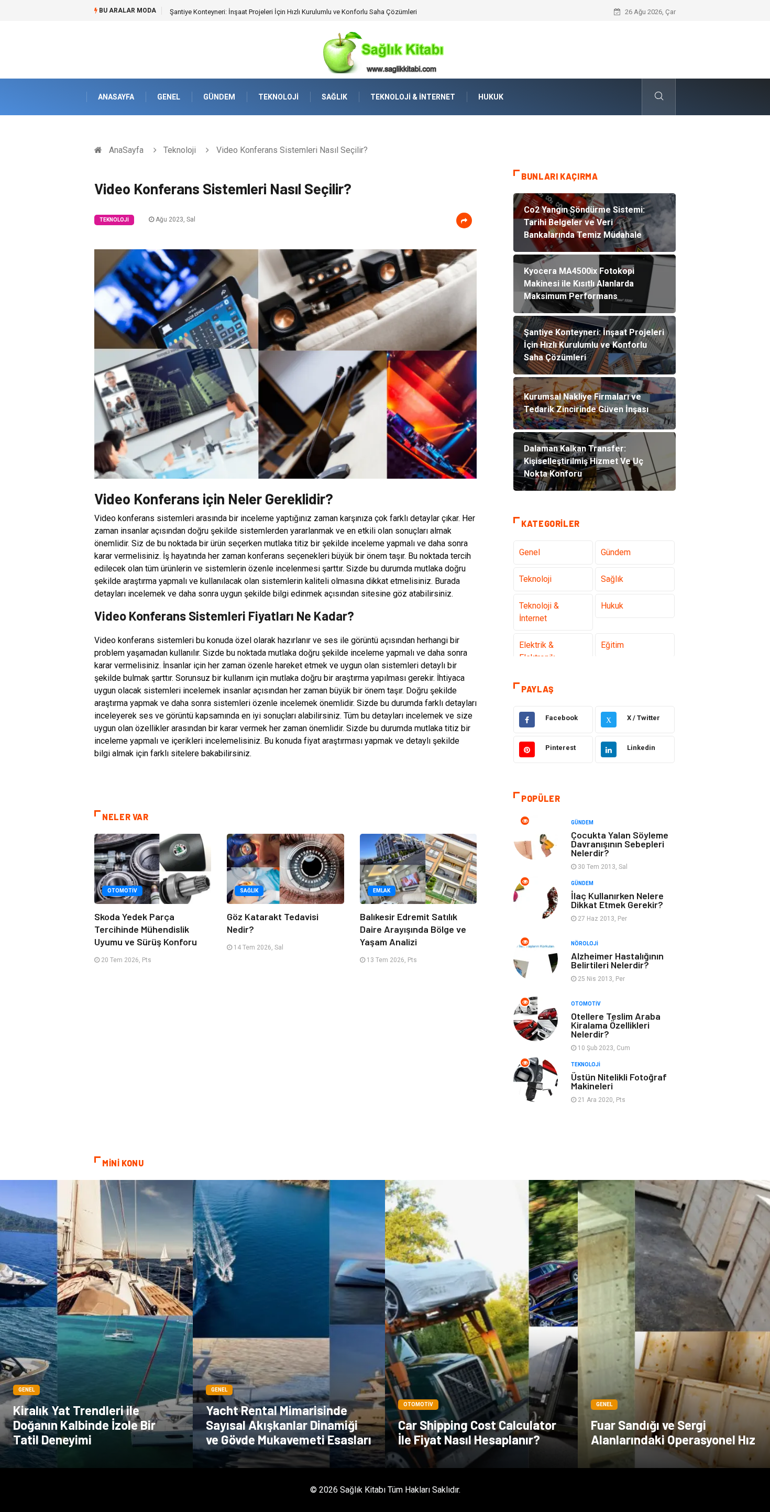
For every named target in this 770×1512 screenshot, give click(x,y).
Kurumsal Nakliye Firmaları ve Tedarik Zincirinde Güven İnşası (261, 12)
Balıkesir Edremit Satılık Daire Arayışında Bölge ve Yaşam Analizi (413, 929)
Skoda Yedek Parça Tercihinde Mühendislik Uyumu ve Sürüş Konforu (145, 929)
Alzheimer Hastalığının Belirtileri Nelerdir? (617, 960)
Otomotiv (122, 890)
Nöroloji (584, 943)
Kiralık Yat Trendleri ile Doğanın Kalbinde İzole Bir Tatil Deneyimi (84, 1425)
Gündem (219, 97)
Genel (168, 97)
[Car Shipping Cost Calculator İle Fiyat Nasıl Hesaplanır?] (481, 1324)
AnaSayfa (116, 97)
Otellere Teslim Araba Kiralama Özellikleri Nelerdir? (616, 1025)
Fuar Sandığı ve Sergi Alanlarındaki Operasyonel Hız (673, 1432)
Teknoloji (278, 97)
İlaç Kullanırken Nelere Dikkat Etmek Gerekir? (617, 900)
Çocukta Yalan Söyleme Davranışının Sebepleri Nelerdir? (619, 843)
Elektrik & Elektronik (537, 651)
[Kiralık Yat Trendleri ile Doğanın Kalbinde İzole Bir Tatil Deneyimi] (96, 1324)
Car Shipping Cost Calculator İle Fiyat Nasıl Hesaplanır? (477, 1432)
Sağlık (334, 97)
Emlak (381, 890)
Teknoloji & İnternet (412, 97)
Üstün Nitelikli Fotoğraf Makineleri (619, 1081)
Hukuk (490, 97)
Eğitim (612, 645)
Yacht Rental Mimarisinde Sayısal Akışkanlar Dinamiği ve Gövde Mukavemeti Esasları (288, 1425)
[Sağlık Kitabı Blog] (385, 49)
